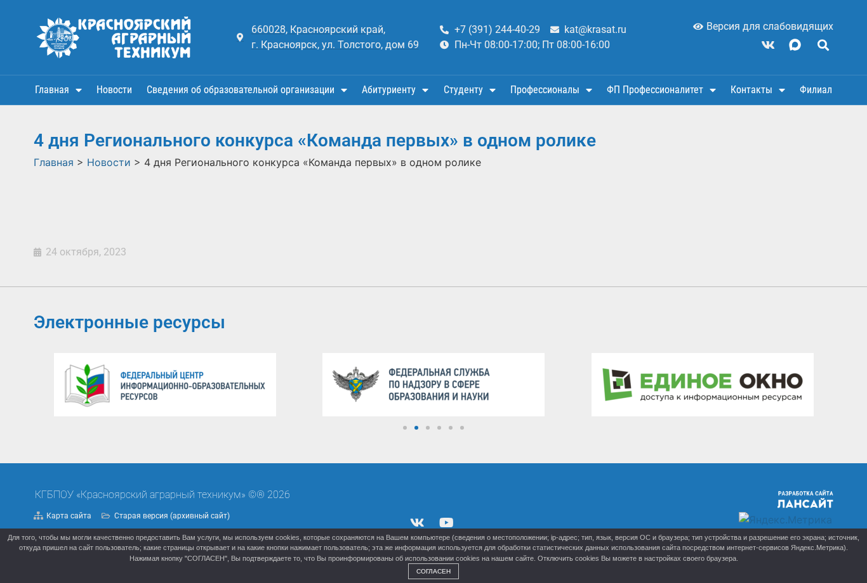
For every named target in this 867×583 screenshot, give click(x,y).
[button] (822, 44)
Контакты (751, 90)
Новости (114, 90)
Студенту (463, 90)
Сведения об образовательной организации (240, 90)
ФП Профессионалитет (655, 90)
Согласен (433, 571)
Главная (52, 90)
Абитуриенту (389, 90)
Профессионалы (544, 90)
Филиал (816, 90)
